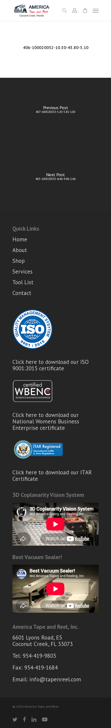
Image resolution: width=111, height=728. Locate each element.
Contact (21, 293)
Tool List (22, 282)
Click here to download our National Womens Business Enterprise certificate (45, 421)
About (19, 250)
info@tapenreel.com (55, 679)
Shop (18, 260)
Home (19, 239)
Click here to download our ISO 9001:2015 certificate (50, 365)
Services (22, 271)
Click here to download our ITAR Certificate (52, 475)
